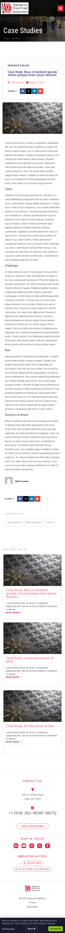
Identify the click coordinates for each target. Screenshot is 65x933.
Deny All (31, 928)
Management (34, 522)
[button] (61, 8)
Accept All (55, 928)
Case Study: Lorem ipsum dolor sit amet (30, 659)
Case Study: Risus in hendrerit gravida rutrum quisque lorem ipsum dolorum (31, 593)
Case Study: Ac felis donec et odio (30, 726)
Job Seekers (14, 522)
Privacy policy (8, 928)
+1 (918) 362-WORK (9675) (32, 813)
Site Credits (32, 907)
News (50, 522)
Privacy (32, 902)
